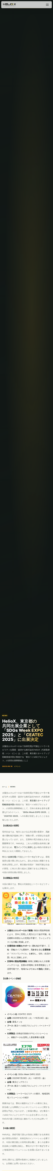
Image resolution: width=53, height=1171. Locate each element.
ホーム (4, 787)
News (13, 787)
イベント (17, 766)
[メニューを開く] (47, 4)
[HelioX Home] (9, 4)
